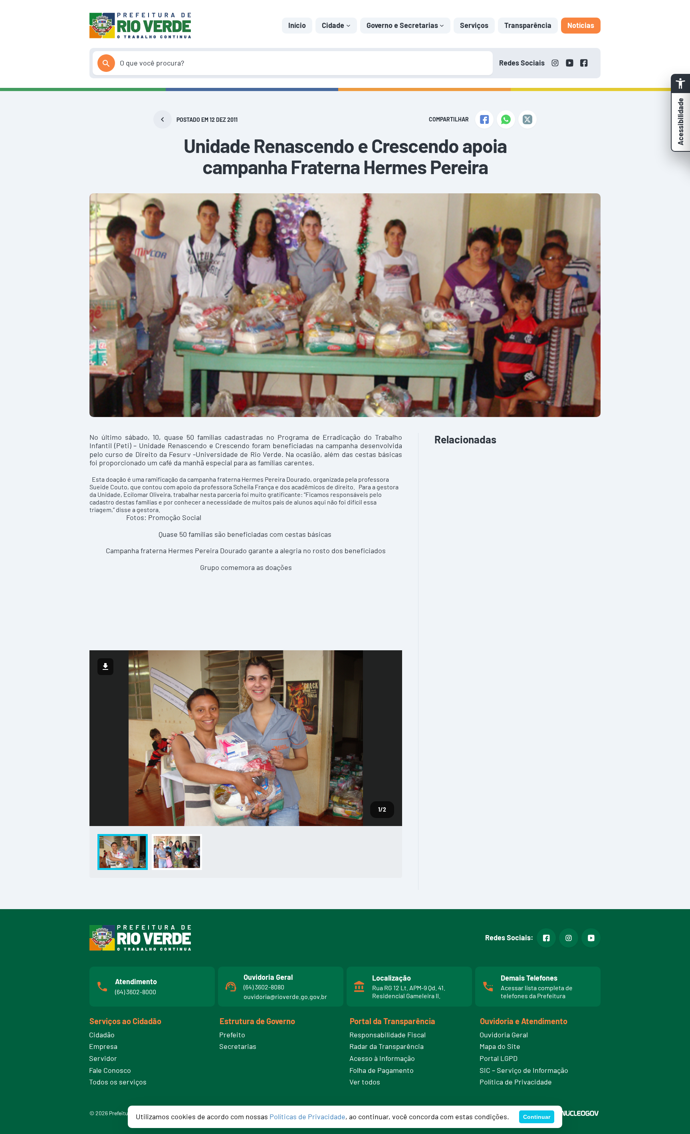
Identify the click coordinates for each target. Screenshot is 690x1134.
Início (297, 25)
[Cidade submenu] (348, 25)
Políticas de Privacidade (307, 1116)
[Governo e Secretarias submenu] (442, 25)
